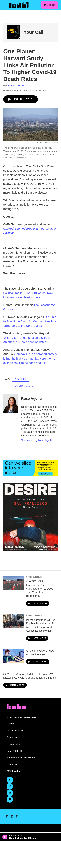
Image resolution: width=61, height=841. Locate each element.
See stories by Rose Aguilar (37, 440)
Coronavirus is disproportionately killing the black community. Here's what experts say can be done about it (30, 359)
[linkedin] (10, 793)
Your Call (33, 32)
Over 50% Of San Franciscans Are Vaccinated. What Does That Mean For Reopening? (39, 588)
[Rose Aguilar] (10, 403)
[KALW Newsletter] (30, 468)
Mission (10, 723)
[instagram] (10, 786)
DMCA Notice (13, 771)
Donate (51, 4)
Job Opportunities (16, 730)
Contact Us (12, 764)
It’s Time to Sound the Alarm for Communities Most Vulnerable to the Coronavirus (30, 321)
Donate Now (13, 737)
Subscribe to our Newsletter (21, 757)
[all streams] (56, 837)
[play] (5, 837)
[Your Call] (13, 32)
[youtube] (10, 799)
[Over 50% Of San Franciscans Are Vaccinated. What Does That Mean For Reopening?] (13, 583)
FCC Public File (14, 751)
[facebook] (10, 780)
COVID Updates (24, 386)
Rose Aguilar (15, 85)
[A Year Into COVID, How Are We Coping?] (13, 656)
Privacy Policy (14, 744)
